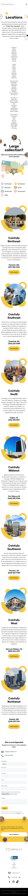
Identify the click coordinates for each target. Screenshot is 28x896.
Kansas (14, 71)
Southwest (21, 191)
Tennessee (14, 116)
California (14, 53)
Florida (14, 59)
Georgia (14, 61)
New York (14, 99)
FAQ (14, 866)
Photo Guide (14, 867)
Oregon (14, 107)
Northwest (8, 191)
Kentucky (14, 73)
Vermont (14, 120)
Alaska (14, 49)
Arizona (14, 50)
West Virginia (14, 125)
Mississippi (14, 85)
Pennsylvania (14, 108)
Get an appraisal (14, 272)
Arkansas (14, 52)
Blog (14, 862)
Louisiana (14, 74)
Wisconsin (14, 126)
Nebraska (14, 90)
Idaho (14, 65)
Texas (14, 117)
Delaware (14, 58)
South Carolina (14, 111)
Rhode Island (14, 110)
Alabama (14, 47)
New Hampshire (14, 93)
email (18, 813)
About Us (14, 864)
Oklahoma (14, 105)
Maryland (14, 77)
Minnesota (14, 84)
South (20, 187)
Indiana (14, 68)
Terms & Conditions (6, 890)
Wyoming (14, 128)
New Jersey (14, 94)
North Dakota (14, 102)
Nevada (14, 91)
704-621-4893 (9, 755)
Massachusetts (14, 81)
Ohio (14, 104)
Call (19, 877)
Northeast (8, 184)
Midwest (7, 187)
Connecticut (14, 56)
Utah (14, 119)
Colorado (14, 55)
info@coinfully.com (11, 751)
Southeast (21, 184)
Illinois (14, 67)
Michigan (14, 82)
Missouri (14, 87)
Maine (14, 76)
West (6, 195)
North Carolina (14, 101)
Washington (14, 123)
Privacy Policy (16, 890)
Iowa (14, 70)
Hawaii (14, 64)
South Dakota (14, 114)
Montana (14, 88)
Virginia (14, 122)
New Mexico (14, 98)
